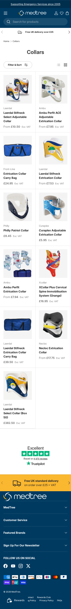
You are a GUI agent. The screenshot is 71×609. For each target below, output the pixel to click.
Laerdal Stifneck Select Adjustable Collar (15, 117)
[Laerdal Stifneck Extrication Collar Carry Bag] (17, 324)
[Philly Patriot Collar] (17, 207)
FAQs (59, 600)
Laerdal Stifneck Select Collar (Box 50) (15, 413)
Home (6, 41)
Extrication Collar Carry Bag (14, 176)
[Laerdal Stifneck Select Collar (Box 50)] (17, 385)
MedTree (15, 591)
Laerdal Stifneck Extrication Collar (50, 176)
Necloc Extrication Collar (51, 350)
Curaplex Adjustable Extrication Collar (52, 232)
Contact (30, 597)
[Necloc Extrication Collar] (53, 324)
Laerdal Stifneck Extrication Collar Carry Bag (14, 352)
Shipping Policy (28, 600)
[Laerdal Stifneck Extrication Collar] (53, 150)
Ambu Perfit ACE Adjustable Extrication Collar (50, 117)
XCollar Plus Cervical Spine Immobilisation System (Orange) (53, 291)
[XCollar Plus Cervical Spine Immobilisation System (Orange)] (53, 263)
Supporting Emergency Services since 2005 (35, 4)
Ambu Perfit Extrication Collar (14, 289)
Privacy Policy (46, 600)
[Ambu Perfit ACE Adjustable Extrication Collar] (53, 89)
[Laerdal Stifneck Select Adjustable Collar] (17, 89)
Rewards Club (44, 597)
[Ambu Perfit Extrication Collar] (17, 263)
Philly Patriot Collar (16, 230)
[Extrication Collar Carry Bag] (17, 150)
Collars (16, 41)
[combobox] (35, 21)
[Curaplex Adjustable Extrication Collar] (53, 207)
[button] (67, 13)
